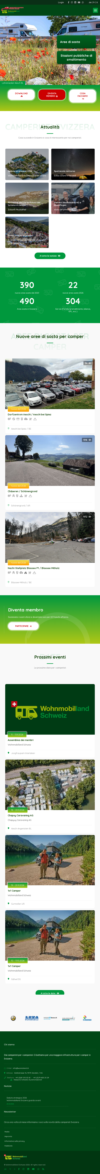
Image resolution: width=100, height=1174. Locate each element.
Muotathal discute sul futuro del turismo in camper (24, 203)
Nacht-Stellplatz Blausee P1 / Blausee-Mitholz (34, 568)
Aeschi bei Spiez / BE (21, 428)
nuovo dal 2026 (18, 409)
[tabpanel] (50, 42)
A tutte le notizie (48, 256)
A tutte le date (48, 993)
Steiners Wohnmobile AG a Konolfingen (67, 203)
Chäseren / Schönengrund (22, 491)
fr (94, 2)
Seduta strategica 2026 (20, 171)
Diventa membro (51, 94)
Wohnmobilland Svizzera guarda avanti (24, 1100)
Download (21, 93)
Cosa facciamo (83, 94)
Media (7, 1132)
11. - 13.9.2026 (17, 734)
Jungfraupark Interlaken (23, 753)
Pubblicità (8, 1146)
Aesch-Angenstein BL (21, 828)
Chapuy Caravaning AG (20, 815)
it (97, 2)
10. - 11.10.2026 (17, 960)
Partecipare (22, 626)
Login (61, 2)
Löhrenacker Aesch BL (12, 83)
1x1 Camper (14, 890)
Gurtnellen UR (17, 904)
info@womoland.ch (21, 1068)
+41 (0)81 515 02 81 (22, 1078)
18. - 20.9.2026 (17, 810)
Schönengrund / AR (20, 505)
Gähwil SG (16, 979)
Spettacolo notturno (64, 171)
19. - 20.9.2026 (17, 885)
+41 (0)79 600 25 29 (41, 1078)
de (90, 2)
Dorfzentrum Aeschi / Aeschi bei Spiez (29, 414)
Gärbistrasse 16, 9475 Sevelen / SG (28, 1073)
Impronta (8, 1136)
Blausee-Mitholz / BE (21, 582)
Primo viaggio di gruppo (20, 235)
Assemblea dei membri (20, 740)
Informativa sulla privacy (15, 1141)
